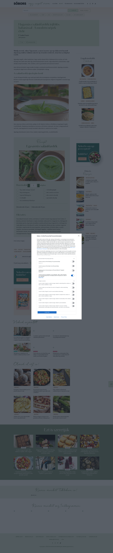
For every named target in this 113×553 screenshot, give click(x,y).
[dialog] (56, 276)
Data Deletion (49, 317)
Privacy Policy (64, 317)
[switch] (72, 261)
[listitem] (56, 258)
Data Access (56, 317)
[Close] (79, 236)
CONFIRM (47, 312)
